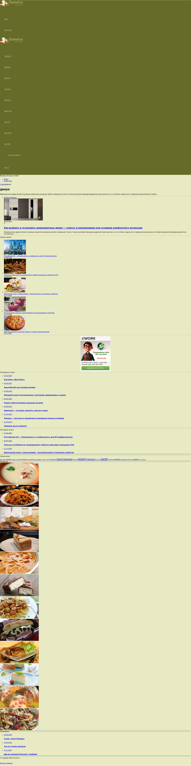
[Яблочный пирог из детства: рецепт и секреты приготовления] (15, 330)
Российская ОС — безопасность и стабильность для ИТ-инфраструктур (30, 256)
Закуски (7, 100)
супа (131, 459)
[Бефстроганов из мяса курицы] (19, 618)
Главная (3, 184)
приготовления (64, 459)
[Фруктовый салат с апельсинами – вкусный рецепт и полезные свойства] (15, 292)
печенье (44, 459)
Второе (7, 78)
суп (128, 459)
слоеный (124, 459)
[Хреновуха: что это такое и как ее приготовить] (19, 528)
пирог (47, 459)
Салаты (7, 89)
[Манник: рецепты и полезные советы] (19, 707)
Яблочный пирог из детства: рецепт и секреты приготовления (26, 332)
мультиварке (37, 459)
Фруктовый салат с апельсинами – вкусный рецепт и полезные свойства (31, 294)
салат (104, 459)
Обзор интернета (14, 155)
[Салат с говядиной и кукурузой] (19, 729)
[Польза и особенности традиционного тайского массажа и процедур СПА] (15, 273)
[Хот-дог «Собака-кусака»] (19, 640)
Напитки (7, 133)
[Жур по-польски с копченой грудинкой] (19, 484)
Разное (7, 144)
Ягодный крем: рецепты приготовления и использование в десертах (29, 313)
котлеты (24, 459)
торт (140, 459)
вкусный (2, 459)
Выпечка (8, 111)
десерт (14, 459)
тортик (143, 459)
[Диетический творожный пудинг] (19, 685)
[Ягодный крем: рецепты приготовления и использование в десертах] (15, 311)
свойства (110, 459)
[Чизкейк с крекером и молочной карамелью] (19, 551)
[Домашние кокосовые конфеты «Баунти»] (19, 595)
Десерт (7, 122)
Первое (7, 67)
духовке (18, 459)
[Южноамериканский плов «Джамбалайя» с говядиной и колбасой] (19, 506)
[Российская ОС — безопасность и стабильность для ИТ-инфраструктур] (15, 254)
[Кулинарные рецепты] (11, 6)
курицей (30, 459)
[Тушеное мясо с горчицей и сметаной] (19, 573)
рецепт (82, 459)
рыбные (98, 459)
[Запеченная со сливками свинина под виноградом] (19, 662)
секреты (117, 459)
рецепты (91, 459)
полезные (53, 459)
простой (75, 459)
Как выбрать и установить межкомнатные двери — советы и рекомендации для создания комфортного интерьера (73, 227)
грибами (8, 459)
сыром (135, 459)
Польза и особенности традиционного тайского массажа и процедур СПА (31, 275)
